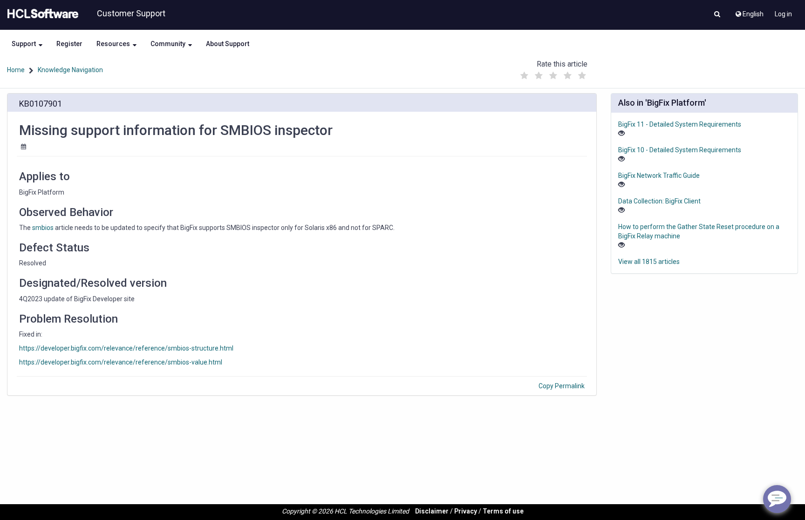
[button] (717, 15)
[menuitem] (749, 11)
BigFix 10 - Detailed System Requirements (679, 150)
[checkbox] (524, 75)
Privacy (465, 511)
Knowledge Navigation (70, 70)
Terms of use (503, 511)
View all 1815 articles (649, 261)
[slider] (552, 73)
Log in (783, 14)
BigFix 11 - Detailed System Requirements (679, 124)
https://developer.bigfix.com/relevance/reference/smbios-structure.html (126, 348)
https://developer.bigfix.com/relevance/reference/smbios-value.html (120, 362)
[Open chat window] (777, 499)
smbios (43, 227)
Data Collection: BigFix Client (659, 201)
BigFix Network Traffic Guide (659, 175)
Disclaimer (432, 511)
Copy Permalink (562, 386)
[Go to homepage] (41, 14)
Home (16, 70)
